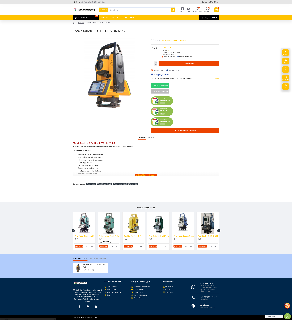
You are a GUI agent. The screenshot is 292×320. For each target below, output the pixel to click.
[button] (73, 231)
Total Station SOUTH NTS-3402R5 (95, 265)
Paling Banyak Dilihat (99, 258)
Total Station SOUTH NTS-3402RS (125, 184)
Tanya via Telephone (160, 91)
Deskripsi (142, 137)
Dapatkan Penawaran (185, 130)
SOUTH (170, 50)
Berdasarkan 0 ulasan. (169, 40)
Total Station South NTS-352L (111, 236)
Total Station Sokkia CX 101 (185, 236)
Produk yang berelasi (146, 207)
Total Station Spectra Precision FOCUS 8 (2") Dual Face (161, 236)
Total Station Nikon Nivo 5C (210, 236)
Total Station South (104, 184)
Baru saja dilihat (80, 258)
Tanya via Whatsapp (160, 86)
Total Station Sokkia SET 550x (136, 236)
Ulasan (151, 137)
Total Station (91, 184)
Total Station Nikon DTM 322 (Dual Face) (87, 236)
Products (81, 23)
